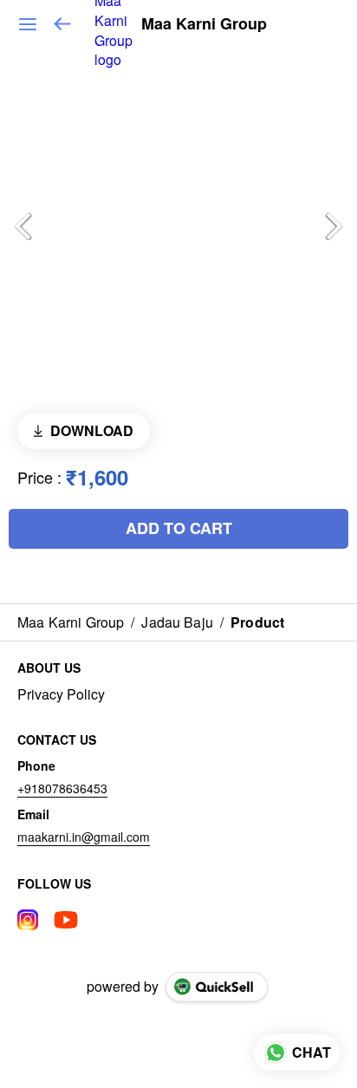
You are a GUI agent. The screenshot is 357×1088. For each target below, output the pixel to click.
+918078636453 (62, 788)
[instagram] (28, 920)
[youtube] (66, 920)
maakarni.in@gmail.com (83, 836)
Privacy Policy (61, 694)
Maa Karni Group (204, 24)
